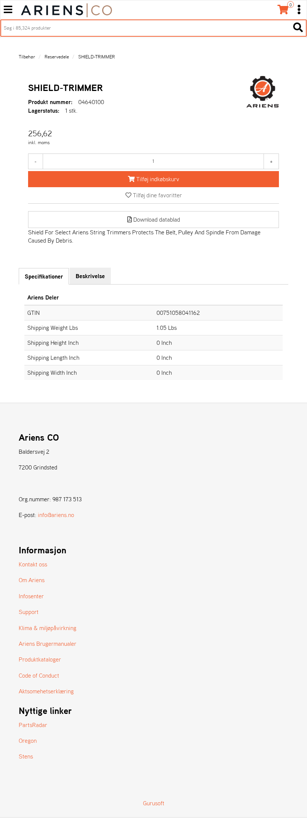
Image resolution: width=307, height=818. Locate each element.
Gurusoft (153, 803)
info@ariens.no (56, 514)
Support (29, 611)
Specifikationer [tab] (44, 276)
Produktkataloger (40, 659)
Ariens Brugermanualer (47, 643)
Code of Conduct (39, 675)
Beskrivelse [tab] (90, 275)
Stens (26, 756)
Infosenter (31, 596)
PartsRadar (33, 724)
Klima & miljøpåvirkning (47, 627)
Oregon (28, 740)
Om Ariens (32, 579)
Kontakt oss (33, 564)
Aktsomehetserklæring (46, 691)
